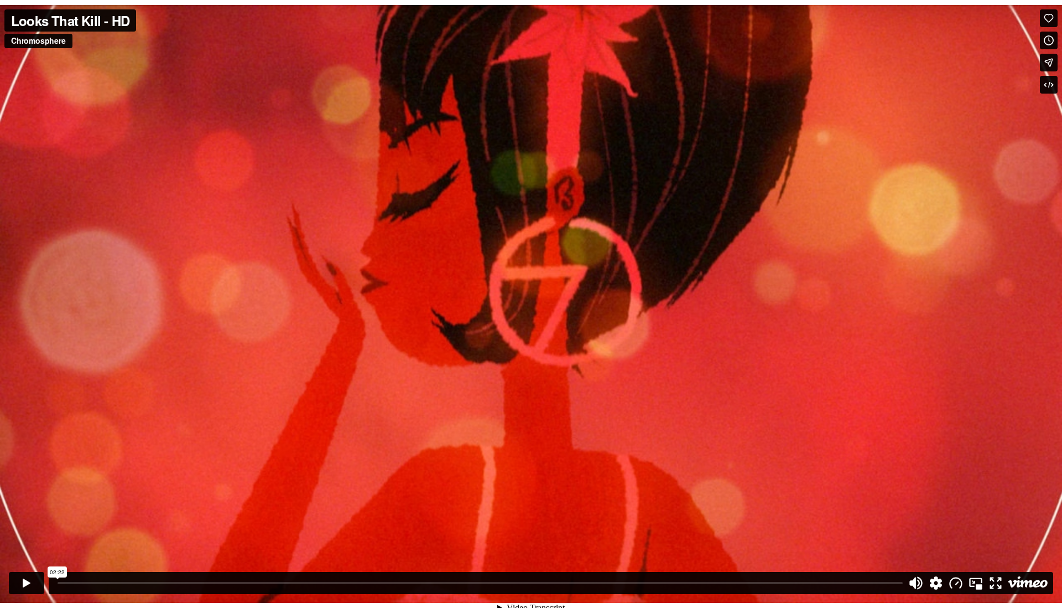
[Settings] (936, 583)
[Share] (1049, 62)
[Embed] (1049, 85)
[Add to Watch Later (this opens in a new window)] (1049, 40)
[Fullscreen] (995, 583)
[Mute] (916, 583)
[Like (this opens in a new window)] (1049, 18)
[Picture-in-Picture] (976, 583)
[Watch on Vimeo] (1028, 583)
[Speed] (956, 583)
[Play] (26, 583)
